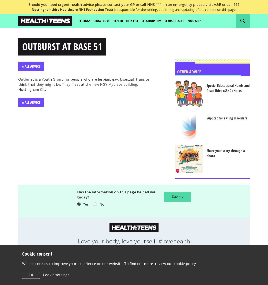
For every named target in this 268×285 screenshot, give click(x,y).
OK (31, 275)
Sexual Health (174, 21)
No (101, 204)
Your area (194, 21)
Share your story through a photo (226, 153)
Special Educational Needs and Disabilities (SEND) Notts (228, 88)
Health (118, 21)
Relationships (151, 21)
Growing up (102, 21)
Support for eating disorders (227, 118)
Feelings (84, 21)
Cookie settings (56, 274)
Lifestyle (132, 21)
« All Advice (31, 66)
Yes (86, 204)
